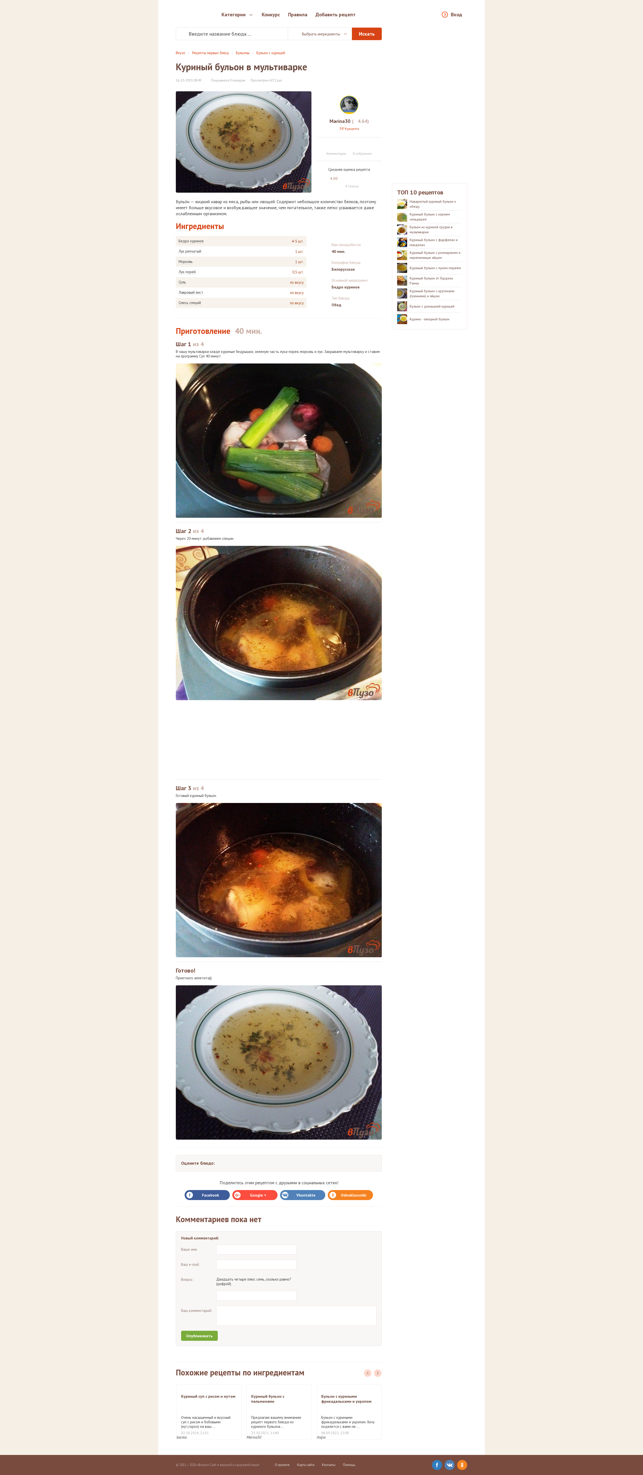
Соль (182, 282)
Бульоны (242, 52)
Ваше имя (189, 1249)
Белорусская (343, 269)
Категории (234, 14)
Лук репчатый (190, 251)
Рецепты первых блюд (210, 52)
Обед (336, 304)
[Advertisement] (279, 740)
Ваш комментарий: (196, 1310)
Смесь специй (190, 303)
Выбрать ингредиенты (321, 33)
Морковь (186, 261)
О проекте (282, 1465)
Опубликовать (199, 1335)
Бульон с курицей (270, 52)
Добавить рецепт (335, 14)
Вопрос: (187, 1279)
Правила (297, 14)
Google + (258, 1195)
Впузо (180, 52)
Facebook (210, 1195)
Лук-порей (187, 272)
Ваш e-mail (190, 1264)
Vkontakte (305, 1195)
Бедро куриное (191, 241)
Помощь (349, 1465)
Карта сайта (305, 1465)
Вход (456, 15)
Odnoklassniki (353, 1195)
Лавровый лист (191, 292)
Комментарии (336, 154)
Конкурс (271, 14)
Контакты (329, 1465)
